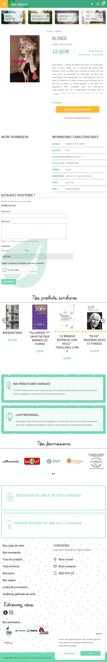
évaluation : (6, 246)
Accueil (49, 31)
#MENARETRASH (12, 332)
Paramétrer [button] (69, 653)
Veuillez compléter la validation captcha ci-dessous (22, 263)
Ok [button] (91, 653)
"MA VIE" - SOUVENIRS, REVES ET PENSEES (95, 339)
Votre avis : (5, 221)
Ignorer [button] (99, 633)
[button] (5, 321)
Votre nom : (6, 211)
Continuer (8, 281)
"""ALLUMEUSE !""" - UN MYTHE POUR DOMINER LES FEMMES (40, 338)
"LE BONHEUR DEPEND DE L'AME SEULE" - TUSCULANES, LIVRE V (67, 343)
